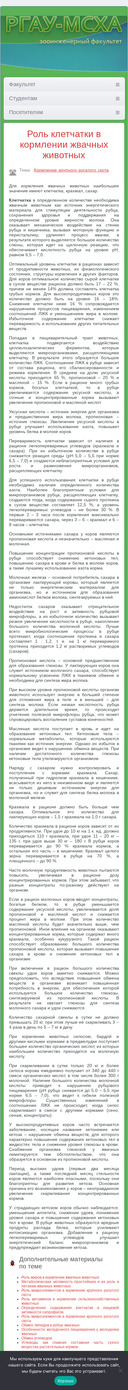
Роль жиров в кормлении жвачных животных (60, 1277)
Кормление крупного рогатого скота (71, 170)
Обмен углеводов (36, 1338)
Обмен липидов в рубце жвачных (50, 1325)
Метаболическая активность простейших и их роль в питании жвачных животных (70, 1284)
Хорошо (65, 1380)
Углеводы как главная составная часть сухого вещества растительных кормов (70, 1344)
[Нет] (120, 1370)
